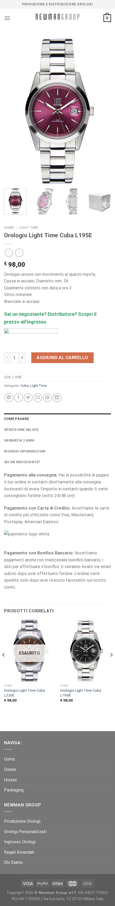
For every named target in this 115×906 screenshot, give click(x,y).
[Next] (102, 111)
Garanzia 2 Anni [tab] (19, 440)
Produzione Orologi (22, 821)
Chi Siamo (13, 862)
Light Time (28, 227)
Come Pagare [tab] (16, 419)
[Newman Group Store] (57, 18)
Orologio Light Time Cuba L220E (24, 692)
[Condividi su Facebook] (18, 397)
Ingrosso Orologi (20, 841)
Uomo (9, 759)
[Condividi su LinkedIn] (57, 397)
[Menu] (7, 18)
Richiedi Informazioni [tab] (24, 451)
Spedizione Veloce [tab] (21, 430)
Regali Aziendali (19, 852)
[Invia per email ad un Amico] (37, 397)
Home (9, 227)
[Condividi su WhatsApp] (9, 397)
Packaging (14, 790)
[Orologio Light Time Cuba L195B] (85, 651)
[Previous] (13, 111)
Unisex (10, 779)
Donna (10, 769)
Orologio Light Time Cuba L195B (80, 692)
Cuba (25, 386)
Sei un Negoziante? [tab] (22, 462)
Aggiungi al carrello (62, 357)
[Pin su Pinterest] (47, 397)
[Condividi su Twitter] (28, 397)
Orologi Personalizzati (25, 831)
